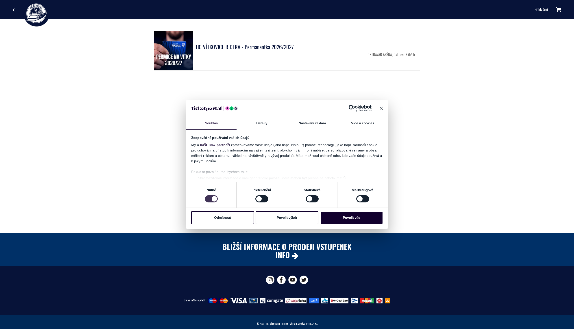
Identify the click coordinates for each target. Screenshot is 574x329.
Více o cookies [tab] (362, 123)
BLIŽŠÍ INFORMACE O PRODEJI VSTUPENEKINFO (287, 251)
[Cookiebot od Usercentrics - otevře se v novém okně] (352, 108)
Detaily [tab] (261, 123)
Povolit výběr (287, 217)
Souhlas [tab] (211, 123)
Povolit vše (351, 217)
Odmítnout (222, 217)
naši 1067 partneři (215, 145)
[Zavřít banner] (381, 108)
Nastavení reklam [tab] (312, 123)
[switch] (261, 198)
